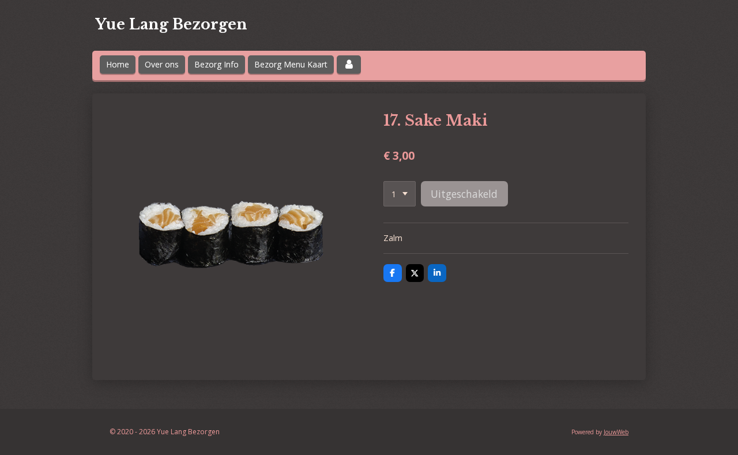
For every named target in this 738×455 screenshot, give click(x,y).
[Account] (349, 64)
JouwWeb (616, 432)
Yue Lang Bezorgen (171, 24)
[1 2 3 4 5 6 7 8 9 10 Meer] (399, 193)
